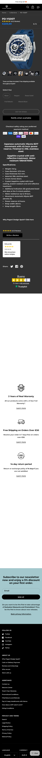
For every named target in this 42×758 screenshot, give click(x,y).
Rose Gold (29, 96)
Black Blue (22, 102)
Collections (13, 12)
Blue (6, 96)
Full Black (9, 102)
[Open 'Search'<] (28, 7)
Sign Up (21, 597)
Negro (16, 96)
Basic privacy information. (21, 614)
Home (4, 12)
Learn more (21, 408)
